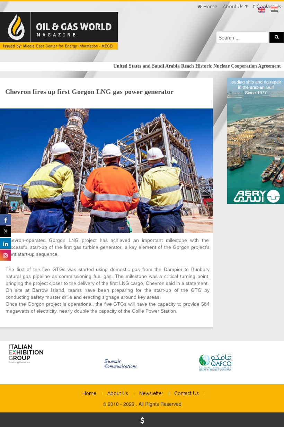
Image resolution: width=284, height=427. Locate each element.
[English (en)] (261, 10)
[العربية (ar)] (274, 10)
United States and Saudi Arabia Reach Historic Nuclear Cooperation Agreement (189, 66)
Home (89, 393)
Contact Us (186, 393)
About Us (117, 393)
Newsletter (151, 393)
